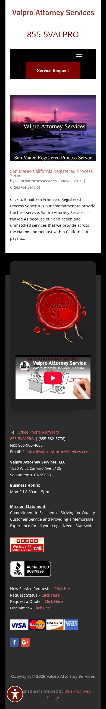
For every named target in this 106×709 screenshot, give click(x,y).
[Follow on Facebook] (14, 642)
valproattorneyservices (36, 180)
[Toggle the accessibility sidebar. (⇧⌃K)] (15, 694)
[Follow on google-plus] (25, 642)
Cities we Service (25, 187)
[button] (79, 56)
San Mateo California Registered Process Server (51, 173)
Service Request (53, 70)
